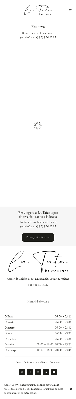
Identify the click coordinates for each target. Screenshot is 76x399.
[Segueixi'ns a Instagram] (30, 372)
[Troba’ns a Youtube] (54, 372)
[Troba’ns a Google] (22, 372)
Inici (18, 362)
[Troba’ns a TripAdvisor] (38, 372)
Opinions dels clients (35, 362)
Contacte (54, 362)
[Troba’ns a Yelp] (46, 372)
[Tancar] (71, 389)
